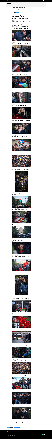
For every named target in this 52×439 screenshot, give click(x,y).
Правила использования (14, 431)
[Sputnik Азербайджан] (10, 1)
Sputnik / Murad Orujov (16, 42)
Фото (13, 422)
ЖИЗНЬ (20, 422)
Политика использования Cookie (27, 431)
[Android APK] (43, 434)
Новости (15, 422)
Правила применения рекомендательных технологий (37, 431)
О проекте (8, 431)
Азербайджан (23, 422)
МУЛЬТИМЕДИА (17, 422)
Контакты (10, 431)
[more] (30, 42)
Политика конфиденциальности (21, 431)
